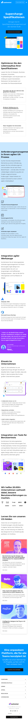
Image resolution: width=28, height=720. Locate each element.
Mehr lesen (4, 569)
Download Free (20, 2)
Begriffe (17, 708)
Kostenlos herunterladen (14, 32)
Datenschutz (12, 708)
